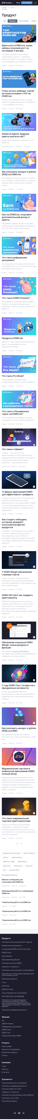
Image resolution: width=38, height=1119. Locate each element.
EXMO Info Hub (7, 989)
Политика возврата (9, 979)
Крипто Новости (29, 853)
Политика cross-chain (10, 1098)
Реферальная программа (11, 1027)
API (3, 1021)
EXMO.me (11, 65)
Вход (18, 3)
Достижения (7, 956)
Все (4, 21)
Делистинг (7, 866)
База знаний (23, 21)
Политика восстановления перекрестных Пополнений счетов (18, 974)
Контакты (6, 986)
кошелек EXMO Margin (20, 651)
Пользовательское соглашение (14, 993)
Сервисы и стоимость (10, 967)
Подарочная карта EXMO (11, 1036)
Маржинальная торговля (11, 853)
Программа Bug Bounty (11, 960)
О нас (4, 982)
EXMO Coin (6, 1033)
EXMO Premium (7, 1024)
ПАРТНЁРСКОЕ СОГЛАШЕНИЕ (13, 996)
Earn (4, 870)
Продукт (4, 65)
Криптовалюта (17, 857)
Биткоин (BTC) (14, 870)
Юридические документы (12, 945)
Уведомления (6, 886)
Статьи (4, 1055)
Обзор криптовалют (8, 146)
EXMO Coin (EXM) (9, 861)
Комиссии (29, 866)
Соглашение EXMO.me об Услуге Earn (16, 949)
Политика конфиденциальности (14, 1010)
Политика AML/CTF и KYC (12, 1089)
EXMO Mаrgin (22, 861)
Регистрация (26, 3)
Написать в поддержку (11, 1049)
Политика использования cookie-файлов (18, 970)
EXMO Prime (6, 952)
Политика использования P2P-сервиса (17, 942)
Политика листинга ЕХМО (12, 963)
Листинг (6, 857)
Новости (5, 1069)
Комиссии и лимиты (9, 1052)
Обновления (18, 866)
